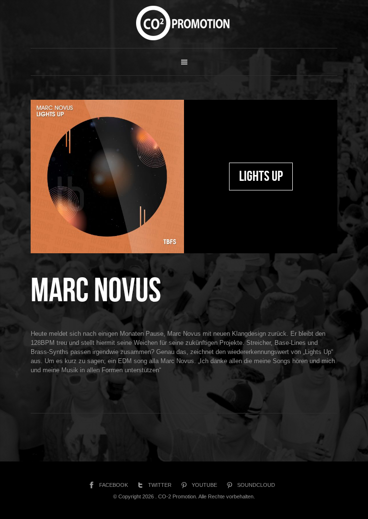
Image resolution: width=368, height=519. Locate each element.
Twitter (160, 485)
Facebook (113, 485)
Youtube (204, 485)
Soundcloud (256, 485)
